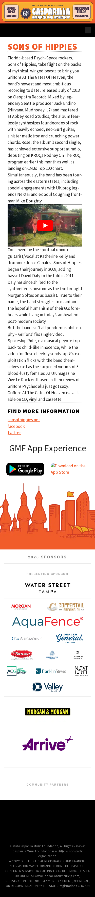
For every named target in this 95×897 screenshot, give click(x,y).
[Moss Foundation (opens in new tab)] (76, 780)
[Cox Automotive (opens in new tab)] (27, 638)
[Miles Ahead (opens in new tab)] (69, 780)
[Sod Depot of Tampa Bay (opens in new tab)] (54, 735)
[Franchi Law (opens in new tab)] (38, 780)
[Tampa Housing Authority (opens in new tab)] (63, 773)
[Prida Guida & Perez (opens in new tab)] (43, 765)
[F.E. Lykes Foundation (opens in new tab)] (19, 735)
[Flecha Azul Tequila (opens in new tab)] (52, 655)
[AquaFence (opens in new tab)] (48, 622)
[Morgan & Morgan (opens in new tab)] (48, 712)
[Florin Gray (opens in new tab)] (7, 765)
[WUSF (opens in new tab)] (87, 765)
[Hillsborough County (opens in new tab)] (40, 801)
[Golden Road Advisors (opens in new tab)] (50, 780)
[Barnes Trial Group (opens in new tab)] (5, 780)
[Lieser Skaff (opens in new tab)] (57, 780)
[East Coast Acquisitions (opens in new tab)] (31, 780)
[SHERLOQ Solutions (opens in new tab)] (54, 801)
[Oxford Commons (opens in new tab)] (25, 765)
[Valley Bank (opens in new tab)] (47, 687)
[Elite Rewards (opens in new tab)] (31, 773)
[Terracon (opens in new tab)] (79, 773)
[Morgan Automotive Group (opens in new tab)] (21, 607)
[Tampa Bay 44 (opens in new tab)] (69, 765)
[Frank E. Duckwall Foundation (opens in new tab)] (26, 801)
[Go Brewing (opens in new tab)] (44, 780)
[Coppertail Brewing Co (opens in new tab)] (66, 607)
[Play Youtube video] (45, 225)
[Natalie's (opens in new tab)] (57, 785)
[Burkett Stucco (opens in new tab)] (82, 735)
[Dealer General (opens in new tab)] (70, 638)
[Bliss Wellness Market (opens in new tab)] (15, 773)
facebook (16, 426)
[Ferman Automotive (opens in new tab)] (21, 655)
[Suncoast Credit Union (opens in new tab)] (68, 801)
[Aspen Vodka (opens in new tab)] (78, 655)
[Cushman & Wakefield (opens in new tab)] (25, 780)
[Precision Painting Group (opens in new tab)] (34, 765)
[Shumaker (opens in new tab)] (89, 780)
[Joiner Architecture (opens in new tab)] (47, 773)
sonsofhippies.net (24, 419)
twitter (14, 432)
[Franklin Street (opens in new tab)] (51, 671)
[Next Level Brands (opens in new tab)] (81, 671)
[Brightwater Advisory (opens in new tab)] (12, 780)
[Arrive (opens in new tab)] (47, 752)
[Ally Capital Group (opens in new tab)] (16, 671)
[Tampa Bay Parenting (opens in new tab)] (81, 801)
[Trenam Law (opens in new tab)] (18, 785)
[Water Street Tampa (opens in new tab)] (47, 588)
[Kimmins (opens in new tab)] (16, 765)
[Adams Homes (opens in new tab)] (38, 785)
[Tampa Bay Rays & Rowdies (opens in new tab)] (78, 765)
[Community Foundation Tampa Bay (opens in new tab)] (13, 801)
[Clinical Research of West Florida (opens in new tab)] (18, 780)
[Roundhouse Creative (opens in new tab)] (51, 765)
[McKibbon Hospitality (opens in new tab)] (63, 780)
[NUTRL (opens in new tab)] (82, 780)
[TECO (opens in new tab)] (60, 765)
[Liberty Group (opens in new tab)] (40, 735)
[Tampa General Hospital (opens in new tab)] (68, 735)
